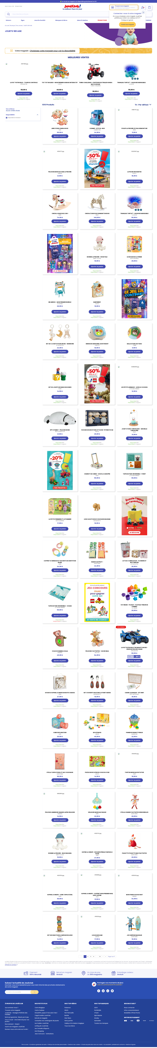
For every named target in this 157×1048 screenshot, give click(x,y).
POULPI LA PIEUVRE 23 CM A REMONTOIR (134, 129)
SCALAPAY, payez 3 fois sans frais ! (46, 1013)
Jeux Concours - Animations (44, 1034)
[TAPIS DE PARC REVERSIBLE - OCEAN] (60, 593)
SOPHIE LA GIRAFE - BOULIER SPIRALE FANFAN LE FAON (97, 853)
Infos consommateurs (131, 1010)
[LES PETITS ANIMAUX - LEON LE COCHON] (134, 374)
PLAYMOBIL (97, 1010)
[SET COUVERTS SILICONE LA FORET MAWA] (97, 681)
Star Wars (68, 1018)
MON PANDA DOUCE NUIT (134, 895)
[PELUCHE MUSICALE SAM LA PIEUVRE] (60, 159)
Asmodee (97, 1021)
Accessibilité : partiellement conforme (114, 1044)
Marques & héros (61, 20)
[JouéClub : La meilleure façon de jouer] (72, 9)
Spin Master (98, 1015)
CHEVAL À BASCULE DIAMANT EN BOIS (97, 214)
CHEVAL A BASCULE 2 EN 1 (60, 214)
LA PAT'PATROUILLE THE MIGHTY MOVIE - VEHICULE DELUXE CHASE (134, 649)
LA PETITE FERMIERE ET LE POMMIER (60, 519)
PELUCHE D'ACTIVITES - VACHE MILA (97, 651)
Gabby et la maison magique (74, 1023)
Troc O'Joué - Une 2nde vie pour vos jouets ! (17, 1020)
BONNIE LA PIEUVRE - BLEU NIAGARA (60, 853)
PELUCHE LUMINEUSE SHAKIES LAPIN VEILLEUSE (60, 813)
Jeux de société (40, 20)
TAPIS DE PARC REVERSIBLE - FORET (134, 474)
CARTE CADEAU (146, 20)
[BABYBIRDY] (97, 289)
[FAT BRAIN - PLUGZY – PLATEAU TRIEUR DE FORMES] (134, 592)
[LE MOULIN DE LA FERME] (134, 244)
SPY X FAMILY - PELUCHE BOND (60, 430)
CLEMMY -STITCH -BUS (97, 129)
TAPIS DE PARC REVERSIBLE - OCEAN (60, 606)
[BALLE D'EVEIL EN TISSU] (134, 332)
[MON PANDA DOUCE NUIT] (134, 883)
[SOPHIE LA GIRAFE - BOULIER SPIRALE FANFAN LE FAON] (97, 841)
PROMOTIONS (18, 6)
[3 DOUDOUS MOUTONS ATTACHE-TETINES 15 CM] (97, 418)
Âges (22, 20)
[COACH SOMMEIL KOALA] (60, 638)
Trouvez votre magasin (12, 1010)
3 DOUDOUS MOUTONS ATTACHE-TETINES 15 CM (97, 430)
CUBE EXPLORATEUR (59, 733)
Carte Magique (40, 1008)
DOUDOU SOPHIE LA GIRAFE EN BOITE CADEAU (60, 693)
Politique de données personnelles (57, 1044)
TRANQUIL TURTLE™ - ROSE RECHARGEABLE (134, 214)
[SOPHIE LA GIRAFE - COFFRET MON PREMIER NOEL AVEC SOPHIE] (97, 882)
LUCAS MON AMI (97, 935)
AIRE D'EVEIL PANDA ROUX (60, 129)
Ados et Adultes (82, 20)
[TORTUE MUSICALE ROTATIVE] (134, 761)
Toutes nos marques (101, 1023)
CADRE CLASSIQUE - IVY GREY (134, 693)
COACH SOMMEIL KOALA (60, 651)
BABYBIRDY (97, 302)
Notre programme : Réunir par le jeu (17, 1017)
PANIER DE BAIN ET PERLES (134, 733)
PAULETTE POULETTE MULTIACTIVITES (134, 853)
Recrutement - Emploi (12, 1024)
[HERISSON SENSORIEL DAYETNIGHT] (97, 332)
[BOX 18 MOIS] (97, 721)
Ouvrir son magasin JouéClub (15, 1027)
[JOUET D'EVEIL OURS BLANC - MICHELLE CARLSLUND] (134, 417)
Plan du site (25, 1044)
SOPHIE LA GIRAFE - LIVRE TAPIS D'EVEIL (60, 895)
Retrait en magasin (41, 1018)
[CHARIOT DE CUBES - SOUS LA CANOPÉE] (97, 461)
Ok (34, 992)
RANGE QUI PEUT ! (97, 562)
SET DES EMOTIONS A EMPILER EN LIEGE (60, 935)
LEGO (96, 1008)
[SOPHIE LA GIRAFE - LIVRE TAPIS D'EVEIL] (60, 883)
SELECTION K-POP (9, 6)
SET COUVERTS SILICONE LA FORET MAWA (97, 693)
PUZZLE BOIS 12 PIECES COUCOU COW (97, 773)
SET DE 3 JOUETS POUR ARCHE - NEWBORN (60, 344)
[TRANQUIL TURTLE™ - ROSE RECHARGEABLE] (134, 202)
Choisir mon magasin (127, 24)
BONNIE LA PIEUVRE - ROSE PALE (97, 257)
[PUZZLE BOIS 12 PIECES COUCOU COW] (97, 761)
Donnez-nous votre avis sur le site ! (16, 1029)
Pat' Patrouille (69, 1013)
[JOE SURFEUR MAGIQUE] (134, 924)
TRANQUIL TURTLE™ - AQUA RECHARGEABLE (131, 83)
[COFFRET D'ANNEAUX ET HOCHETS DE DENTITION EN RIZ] (60, 549)
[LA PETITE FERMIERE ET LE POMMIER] (60, 506)
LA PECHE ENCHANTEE (134, 172)
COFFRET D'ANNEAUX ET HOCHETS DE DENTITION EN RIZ (60, 562)
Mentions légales (130, 1044)
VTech (96, 1013)
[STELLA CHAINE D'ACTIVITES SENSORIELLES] (134, 801)
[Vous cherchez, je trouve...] (8, 14)
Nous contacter (129, 1008)
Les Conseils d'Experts (42, 1028)
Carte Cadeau (39, 1010)
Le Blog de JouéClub (41, 1026)
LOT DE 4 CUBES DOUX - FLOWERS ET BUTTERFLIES (134, 562)
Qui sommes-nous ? (11, 1008)
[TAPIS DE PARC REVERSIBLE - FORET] (134, 461)
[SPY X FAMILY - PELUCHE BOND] (60, 418)
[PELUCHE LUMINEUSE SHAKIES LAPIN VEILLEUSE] (60, 801)
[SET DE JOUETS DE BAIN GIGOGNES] (60, 374)
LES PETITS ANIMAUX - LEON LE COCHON (134, 387)
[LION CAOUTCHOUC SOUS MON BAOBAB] (97, 506)
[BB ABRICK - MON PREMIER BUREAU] (60, 289)
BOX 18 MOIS (97, 733)
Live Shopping (39, 1031)
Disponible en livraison (14, 117)
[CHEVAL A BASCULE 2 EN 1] (60, 202)
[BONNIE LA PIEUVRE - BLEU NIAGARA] (60, 841)
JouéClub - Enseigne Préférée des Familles (16, 1013)
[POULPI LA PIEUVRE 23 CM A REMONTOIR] (134, 117)
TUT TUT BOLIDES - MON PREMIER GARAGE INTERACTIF (60, 83)
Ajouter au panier (24, 93)
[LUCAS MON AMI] (97, 924)
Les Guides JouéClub (42, 1023)
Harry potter (69, 1021)
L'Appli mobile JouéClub (43, 1015)
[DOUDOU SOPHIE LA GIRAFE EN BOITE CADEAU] (60, 681)
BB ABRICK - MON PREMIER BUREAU (60, 302)
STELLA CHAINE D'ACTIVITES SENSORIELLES (134, 813)
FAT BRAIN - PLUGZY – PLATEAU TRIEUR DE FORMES (134, 606)
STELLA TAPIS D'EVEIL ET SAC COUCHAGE (60, 773)
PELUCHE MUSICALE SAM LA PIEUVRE (59, 172)
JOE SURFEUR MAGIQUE (134, 935)
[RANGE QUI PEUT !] (97, 550)
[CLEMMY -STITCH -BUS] (97, 117)
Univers (8, 20)
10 (99, 956)
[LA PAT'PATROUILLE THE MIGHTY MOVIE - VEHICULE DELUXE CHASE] (134, 636)
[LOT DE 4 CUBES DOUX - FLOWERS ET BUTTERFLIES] (134, 549)
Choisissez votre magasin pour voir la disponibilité (52, 51)
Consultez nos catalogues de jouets (47, 1021)
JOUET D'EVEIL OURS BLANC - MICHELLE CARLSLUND (134, 430)
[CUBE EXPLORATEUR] (60, 721)
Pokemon (68, 1008)
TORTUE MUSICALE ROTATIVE (134, 773)
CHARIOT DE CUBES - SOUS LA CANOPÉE (97, 474)
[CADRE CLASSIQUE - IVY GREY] (134, 681)
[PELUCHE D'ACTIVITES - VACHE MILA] (97, 638)
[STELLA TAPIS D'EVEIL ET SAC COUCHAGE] (60, 761)
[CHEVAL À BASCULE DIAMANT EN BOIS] (97, 202)
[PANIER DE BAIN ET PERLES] (134, 721)
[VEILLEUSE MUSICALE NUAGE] (97, 801)
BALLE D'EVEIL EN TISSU (134, 344)
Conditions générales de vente (37, 1044)
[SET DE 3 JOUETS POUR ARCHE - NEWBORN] (60, 332)
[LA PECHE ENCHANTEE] (134, 159)
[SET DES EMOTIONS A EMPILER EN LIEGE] (60, 924)
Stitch (66, 1010)
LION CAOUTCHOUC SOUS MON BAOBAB (97, 519)
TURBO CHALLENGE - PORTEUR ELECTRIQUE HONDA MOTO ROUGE (95, 84)
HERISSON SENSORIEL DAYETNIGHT (97, 344)
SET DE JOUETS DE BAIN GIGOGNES (59, 387)
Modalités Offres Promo (132, 1013)
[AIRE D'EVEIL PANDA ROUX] (60, 117)
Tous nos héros (70, 1026)
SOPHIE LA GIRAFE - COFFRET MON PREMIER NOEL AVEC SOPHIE (97, 895)
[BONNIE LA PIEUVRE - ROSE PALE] (97, 244)
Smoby (96, 1018)
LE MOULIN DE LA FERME (134, 257)
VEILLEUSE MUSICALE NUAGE (97, 813)
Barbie (67, 1015)
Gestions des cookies (74, 1044)
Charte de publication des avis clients (91, 1044)
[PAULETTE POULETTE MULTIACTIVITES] (134, 841)
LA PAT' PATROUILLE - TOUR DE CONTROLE (24, 83)
